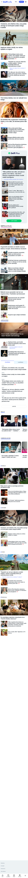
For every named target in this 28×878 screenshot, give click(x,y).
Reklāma (3, 863)
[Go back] (2, 2)
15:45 (3, 396)
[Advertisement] (14, 700)
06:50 (3, 372)
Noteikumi (3, 868)
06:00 (3, 379)
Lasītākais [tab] (20, 362)
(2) (2, 123)
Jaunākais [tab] (7, 362)
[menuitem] (16, 2)
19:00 (3, 387)
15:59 (3, 366)
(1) (15, 58)
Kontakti (2, 865)
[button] (26, 2)
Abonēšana (3, 871)
